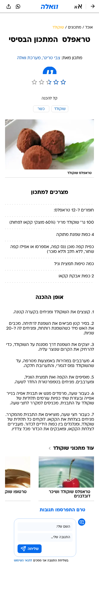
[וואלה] (49, 6)
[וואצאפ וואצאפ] (18, 6)
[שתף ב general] (8, 6)
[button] (78, 6)
